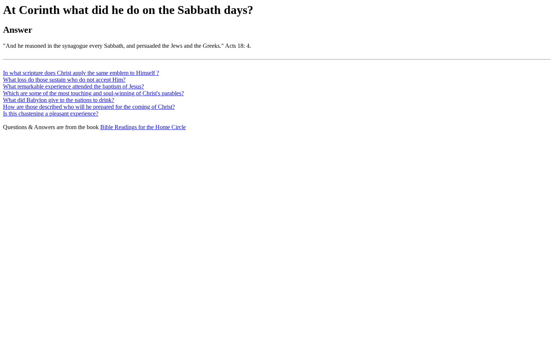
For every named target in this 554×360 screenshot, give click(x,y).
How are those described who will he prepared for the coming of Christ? (89, 107)
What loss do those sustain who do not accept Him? (64, 79)
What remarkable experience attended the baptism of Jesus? (73, 86)
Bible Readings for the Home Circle (143, 127)
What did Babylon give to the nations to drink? (58, 100)
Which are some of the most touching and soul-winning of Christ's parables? (93, 93)
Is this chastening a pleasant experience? (50, 113)
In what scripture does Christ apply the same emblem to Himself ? (81, 73)
